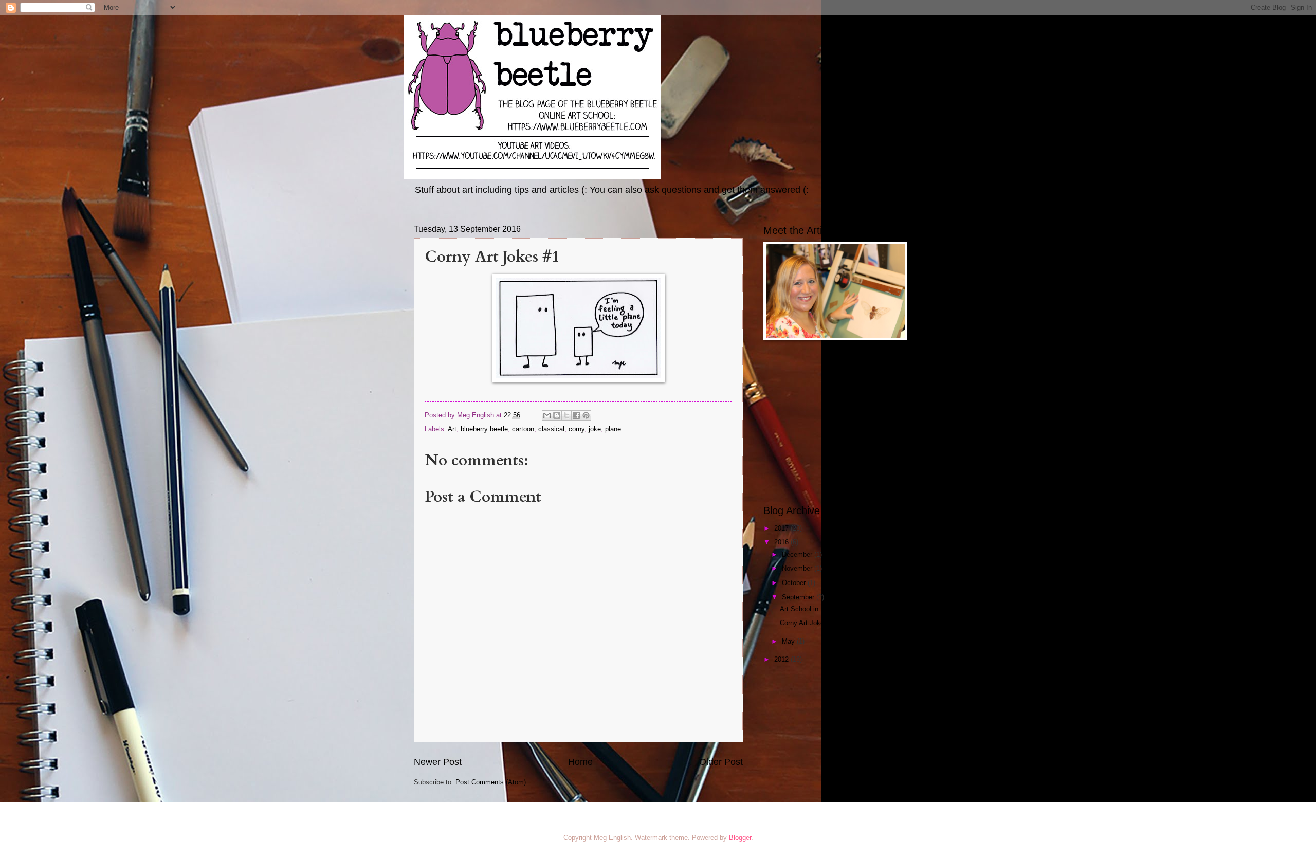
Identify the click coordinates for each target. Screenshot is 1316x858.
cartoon (523, 429)
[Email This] (547, 415)
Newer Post (438, 762)
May (789, 641)
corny (576, 429)
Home (580, 762)
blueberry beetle (484, 429)
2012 (782, 659)
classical (551, 429)
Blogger (740, 838)
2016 (782, 542)
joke (595, 429)
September (799, 597)
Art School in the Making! (817, 609)
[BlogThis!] (557, 415)
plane (613, 429)
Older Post (721, 762)
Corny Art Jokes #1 (808, 623)
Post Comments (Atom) (490, 782)
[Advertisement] (827, 422)
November (798, 568)
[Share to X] (566, 415)
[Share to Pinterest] (586, 415)
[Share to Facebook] (576, 415)
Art (452, 429)
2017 (782, 528)
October (795, 583)
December (798, 554)
